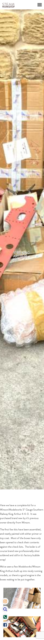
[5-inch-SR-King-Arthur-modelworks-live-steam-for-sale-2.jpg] (22, 627)
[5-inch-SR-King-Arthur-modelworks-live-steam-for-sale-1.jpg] (22, 599)
